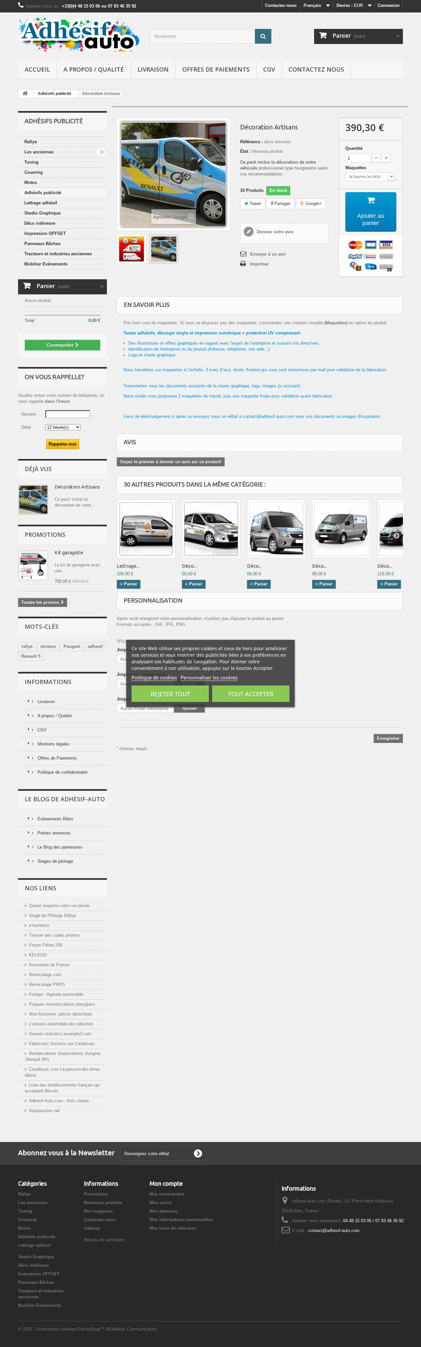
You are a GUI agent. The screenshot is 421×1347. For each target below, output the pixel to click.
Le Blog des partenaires (59, 847)
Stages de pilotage (54, 861)
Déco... (189, 566)
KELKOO (38, 954)
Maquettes (356, 167)
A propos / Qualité (93, 69)
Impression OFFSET (45, 233)
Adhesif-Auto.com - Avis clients (59, 1100)
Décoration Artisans (77, 487)
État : (245, 151)
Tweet (254, 203)
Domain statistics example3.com (60, 1033)
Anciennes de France (49, 964)
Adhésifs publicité (42, 192)
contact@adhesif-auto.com (333, 1230)
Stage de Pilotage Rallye (52, 915)
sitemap (92, 1228)
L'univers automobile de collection (61, 1023)
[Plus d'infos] (33, 500)
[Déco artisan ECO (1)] (211, 529)
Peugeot (71, 646)
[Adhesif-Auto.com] (79, 34)
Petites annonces (53, 833)
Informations (48, 682)
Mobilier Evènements (45, 264)
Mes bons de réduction (173, 1228)
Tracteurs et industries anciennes (58, 253)
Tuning (31, 162)
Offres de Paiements (216, 69)
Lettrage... (128, 566)
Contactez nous (316, 69)
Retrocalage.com (45, 974)
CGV (269, 69)
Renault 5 (30, 656)
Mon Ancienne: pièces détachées (60, 1014)
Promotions (45, 534)
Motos (30, 182)
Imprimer (259, 264)
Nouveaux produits (103, 1202)
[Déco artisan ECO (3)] (341, 529)
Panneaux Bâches (42, 243)
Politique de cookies (154, 677)
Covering (33, 172)
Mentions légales (53, 744)
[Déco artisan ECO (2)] (276, 529)
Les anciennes (39, 151)
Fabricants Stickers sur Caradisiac (62, 1043)
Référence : (251, 141)
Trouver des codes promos (54, 935)
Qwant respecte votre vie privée (59, 905)
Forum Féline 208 (45, 945)
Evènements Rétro (54, 818)
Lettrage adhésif (40, 202)
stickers (48, 646)
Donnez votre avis (274, 231)
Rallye (30, 141)
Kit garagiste (69, 552)
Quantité (353, 148)
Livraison (153, 69)
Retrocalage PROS (47, 984)
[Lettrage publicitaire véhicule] (146, 529)
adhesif (95, 646)
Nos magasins (98, 1211)
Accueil (37, 69)
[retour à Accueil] (25, 94)
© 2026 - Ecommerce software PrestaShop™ (62, 1329)
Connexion (389, 5)
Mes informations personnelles (181, 1219)
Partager (281, 203)
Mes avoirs (161, 1202)
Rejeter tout (170, 694)
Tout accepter (250, 694)
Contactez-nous (281, 5)
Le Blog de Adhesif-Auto (65, 799)
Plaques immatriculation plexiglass (62, 1004)
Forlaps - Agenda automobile (56, 994)
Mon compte (166, 1183)
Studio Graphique (42, 213)
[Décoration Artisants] (131, 249)
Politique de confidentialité (61, 772)
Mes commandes (167, 1194)
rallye (27, 646)
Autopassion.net (44, 1110)
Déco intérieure (39, 223)
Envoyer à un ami (268, 254)
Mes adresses (163, 1211)
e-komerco (39, 925)
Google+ (313, 203)
